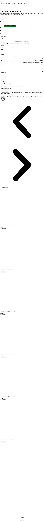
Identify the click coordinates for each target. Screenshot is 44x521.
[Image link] (22, 451)
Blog (1, 505)
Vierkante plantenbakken (4, 478)
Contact (2, 494)
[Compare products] (30, 1)
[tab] (17, 41)
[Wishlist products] (32, 1)
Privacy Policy (3, 499)
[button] (22, 122)
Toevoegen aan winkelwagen (10, 25)
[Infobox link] (22, 80)
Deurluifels (2, 483)
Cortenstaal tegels (3, 482)
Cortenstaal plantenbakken (4, 477)
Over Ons (2, 495)
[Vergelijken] (1, 443)
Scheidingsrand (3, 488)
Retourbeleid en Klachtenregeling (5, 501)
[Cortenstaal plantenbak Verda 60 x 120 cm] (18, 419)
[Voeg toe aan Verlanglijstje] (1, 438)
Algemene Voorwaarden (4, 500)
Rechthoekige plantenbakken (4, 487)
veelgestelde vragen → (3, 78)
